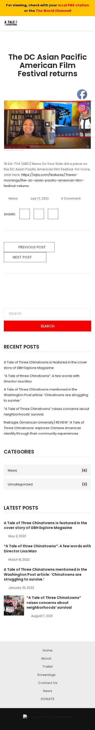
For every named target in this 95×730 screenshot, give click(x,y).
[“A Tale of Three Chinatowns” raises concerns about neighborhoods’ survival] (14, 605)
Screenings (46, 674)
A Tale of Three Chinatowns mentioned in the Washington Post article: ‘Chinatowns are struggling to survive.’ (46, 395)
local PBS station (73, 5)
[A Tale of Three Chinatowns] (47, 717)
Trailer (47, 666)
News (13, 198)
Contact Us (47, 682)
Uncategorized (20, 484)
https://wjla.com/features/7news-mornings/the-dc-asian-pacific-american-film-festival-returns (44, 180)
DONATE (47, 699)
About (46, 658)
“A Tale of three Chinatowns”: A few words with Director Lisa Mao (47, 549)
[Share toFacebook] (25, 214)
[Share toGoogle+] (53, 214)
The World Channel (53, 10)
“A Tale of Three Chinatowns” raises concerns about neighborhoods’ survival (54, 602)
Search (47, 326)
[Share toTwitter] (39, 214)
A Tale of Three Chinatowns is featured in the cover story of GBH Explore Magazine (45, 525)
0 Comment (71, 198)
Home (47, 650)
